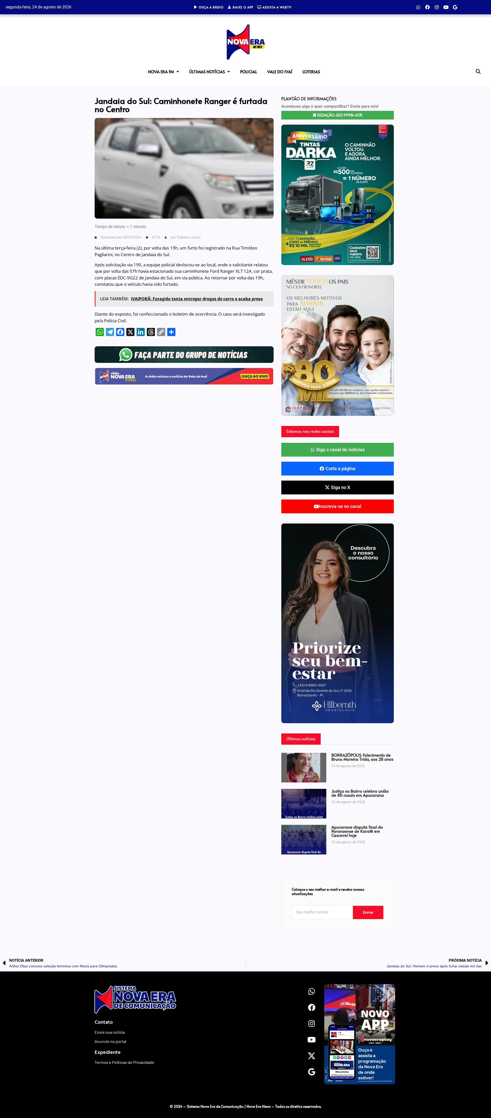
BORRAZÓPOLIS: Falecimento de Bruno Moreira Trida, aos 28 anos (362, 757)
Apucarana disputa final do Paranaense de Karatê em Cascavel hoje (357, 831)
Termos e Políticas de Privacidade (124, 1062)
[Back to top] (477, 1095)
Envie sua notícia (110, 1032)
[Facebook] (427, 7)
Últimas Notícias (207, 71)
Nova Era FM (161, 71)
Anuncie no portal (110, 1041)
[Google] (455, 7)
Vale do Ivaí (279, 71)
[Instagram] (436, 7)
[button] (478, 71)
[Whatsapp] (418, 7)
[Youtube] (446, 7)
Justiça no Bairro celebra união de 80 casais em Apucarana (360, 793)
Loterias (311, 71)
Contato (104, 1022)
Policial (248, 71)
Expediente (108, 1052)
